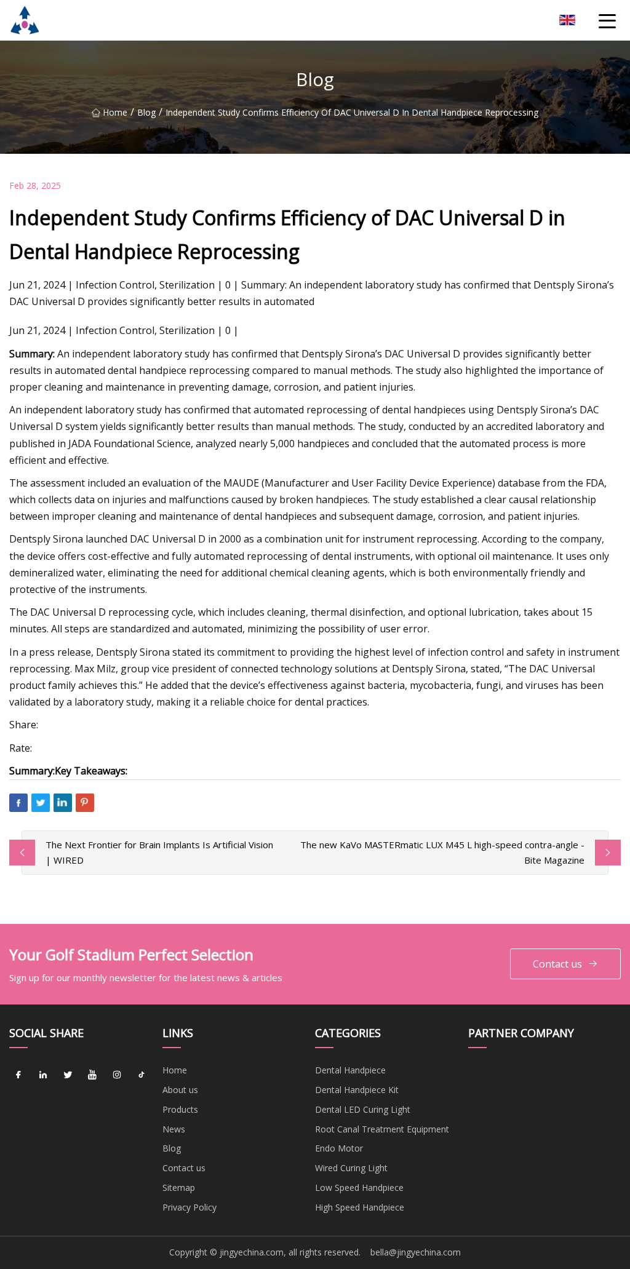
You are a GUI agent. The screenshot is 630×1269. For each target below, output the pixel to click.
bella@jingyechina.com (415, 1252)
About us (180, 1090)
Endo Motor (339, 1148)
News (173, 1129)
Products (180, 1109)
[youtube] (92, 1074)
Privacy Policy (189, 1207)
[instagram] (117, 1074)
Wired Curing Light (351, 1168)
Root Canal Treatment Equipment (382, 1129)
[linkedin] (43, 1074)
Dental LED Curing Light (362, 1109)
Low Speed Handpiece (359, 1187)
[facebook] (18, 1074)
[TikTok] (141, 1074)
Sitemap (178, 1187)
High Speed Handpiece (359, 1207)
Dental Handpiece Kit (357, 1090)
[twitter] (67, 1074)
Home (115, 112)
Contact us (557, 964)
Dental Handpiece (350, 1070)
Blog (146, 112)
